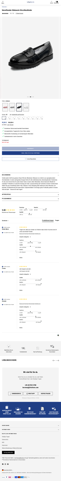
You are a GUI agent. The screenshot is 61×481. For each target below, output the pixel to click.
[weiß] (26, 107)
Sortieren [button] (5, 220)
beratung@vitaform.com (30, 387)
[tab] (48, 221)
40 (27, 118)
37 (13, 118)
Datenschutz (5, 439)
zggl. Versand (10, 124)
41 (31, 118)
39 (22, 118)
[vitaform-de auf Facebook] (3, 464)
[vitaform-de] (30, 2)
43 (40, 118)
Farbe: (6, 101)
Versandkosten (20, 458)
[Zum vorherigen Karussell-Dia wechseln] (54, 360)
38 (17, 118)
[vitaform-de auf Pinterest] (8, 464)
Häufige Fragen (45, 393)
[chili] (5, 107)
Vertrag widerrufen (8, 452)
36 (8, 118)
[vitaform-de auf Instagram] (5, 464)
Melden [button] (20, 257)
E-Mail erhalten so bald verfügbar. (30, 153)
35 (4, 118)
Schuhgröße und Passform (18, 114)
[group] (10, 210)
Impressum (5, 445)
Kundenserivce (16, 393)
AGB (3, 442)
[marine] (12, 107)
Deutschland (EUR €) (8, 470)
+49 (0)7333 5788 (30, 385)
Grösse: (4, 114)
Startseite (4, 6)
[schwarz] (19, 107)
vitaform (12, 472)
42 (36, 118)
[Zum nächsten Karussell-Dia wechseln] (57, 360)
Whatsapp (31, 393)
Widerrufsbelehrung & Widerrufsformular (12, 448)
